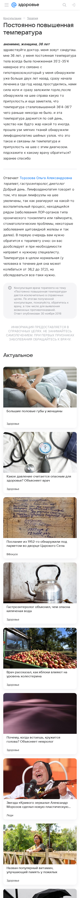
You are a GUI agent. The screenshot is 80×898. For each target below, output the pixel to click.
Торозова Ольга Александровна (46, 178)
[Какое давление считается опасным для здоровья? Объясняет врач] (40, 462)
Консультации (12, 18)
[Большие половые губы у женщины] (40, 397)
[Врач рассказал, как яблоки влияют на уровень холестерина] (40, 658)
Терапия (32, 18)
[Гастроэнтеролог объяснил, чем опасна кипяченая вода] (40, 593)
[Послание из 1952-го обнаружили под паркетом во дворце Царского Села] (40, 527)
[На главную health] (27, 5)
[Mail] (13, 5)
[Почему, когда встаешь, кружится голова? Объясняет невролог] (40, 723)
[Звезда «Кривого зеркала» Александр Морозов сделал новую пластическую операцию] (40, 788)
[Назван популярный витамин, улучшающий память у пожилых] (40, 854)
